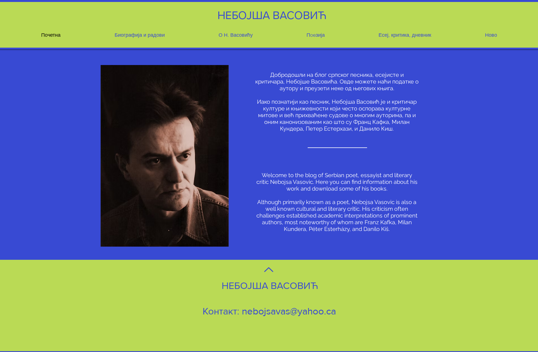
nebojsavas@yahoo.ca (289, 311)
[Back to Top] (268, 269)
